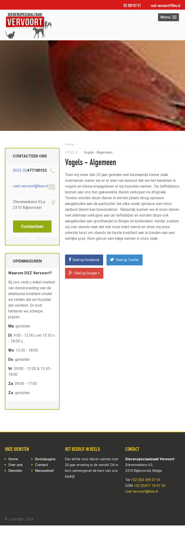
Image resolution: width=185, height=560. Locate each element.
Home (69, 144)
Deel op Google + (87, 273)
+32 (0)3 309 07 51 (145, 480)
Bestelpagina (45, 459)
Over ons (15, 465)
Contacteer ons (32, 228)
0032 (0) (20, 170)
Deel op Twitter (127, 260)
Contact (41, 465)
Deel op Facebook (85, 260)
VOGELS (71, 152)
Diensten (15, 470)
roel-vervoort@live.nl (165, 6)
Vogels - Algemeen (98, 152)
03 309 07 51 (132, 6)
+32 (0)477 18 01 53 (149, 485)
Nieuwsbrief (44, 470)
